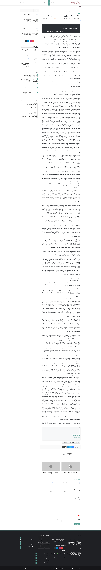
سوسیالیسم (64, 442)
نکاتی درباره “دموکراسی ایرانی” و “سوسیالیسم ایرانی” (61, 489)
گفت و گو (52, 2)
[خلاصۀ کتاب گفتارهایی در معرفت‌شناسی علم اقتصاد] (35, 85)
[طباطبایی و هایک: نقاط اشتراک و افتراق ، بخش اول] (35, 93)
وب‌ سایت (58, 519)
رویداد (48, 563)
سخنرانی (56, 2)
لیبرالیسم (48, 544)
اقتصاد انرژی (47, 535)
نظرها (23, 10)
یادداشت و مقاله (61, 2)
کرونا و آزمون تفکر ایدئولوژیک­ (26, 75)
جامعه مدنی (43, 538)
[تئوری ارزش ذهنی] (34, 60)
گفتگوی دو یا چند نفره (41, 547)
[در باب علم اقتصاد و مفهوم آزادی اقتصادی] (35, 21)
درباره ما (45, 2)
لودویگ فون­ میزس (40, 542)
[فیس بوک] (73, 447)
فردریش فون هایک (46, 542)
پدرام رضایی (53, 568)
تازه (36, 10)
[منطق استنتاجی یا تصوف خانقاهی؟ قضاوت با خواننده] (35, 25)
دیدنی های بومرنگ (46, 562)
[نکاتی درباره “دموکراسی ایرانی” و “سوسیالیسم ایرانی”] (60, 485)
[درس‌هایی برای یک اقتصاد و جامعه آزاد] (74, 485)
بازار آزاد (48, 538)
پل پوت (77, 442)
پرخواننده (29, 10)
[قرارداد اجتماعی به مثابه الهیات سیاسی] (35, 16)
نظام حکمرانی (47, 547)
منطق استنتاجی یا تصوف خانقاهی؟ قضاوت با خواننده (25, 64)
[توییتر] (70, 447)
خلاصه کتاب (71, 442)
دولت (40, 538)
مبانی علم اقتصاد (43, 544)
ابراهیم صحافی (71, 18)
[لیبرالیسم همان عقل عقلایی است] (35, 89)
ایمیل (79, 519)
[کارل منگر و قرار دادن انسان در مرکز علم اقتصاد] (35, 80)
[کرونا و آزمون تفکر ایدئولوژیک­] (35, 76)
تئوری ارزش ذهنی (35, 62)
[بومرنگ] (76, 2)
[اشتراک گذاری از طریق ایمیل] (65, 447)
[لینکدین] (68, 447)
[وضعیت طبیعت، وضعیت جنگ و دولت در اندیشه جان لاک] (35, 35)
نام (79, 515)
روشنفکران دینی (47, 540)
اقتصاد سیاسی (42, 535)
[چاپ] (63, 447)
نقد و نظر (47, 560)
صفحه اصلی (67, 2)
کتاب (49, 2)
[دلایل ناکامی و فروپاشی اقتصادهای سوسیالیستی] (47, 485)
